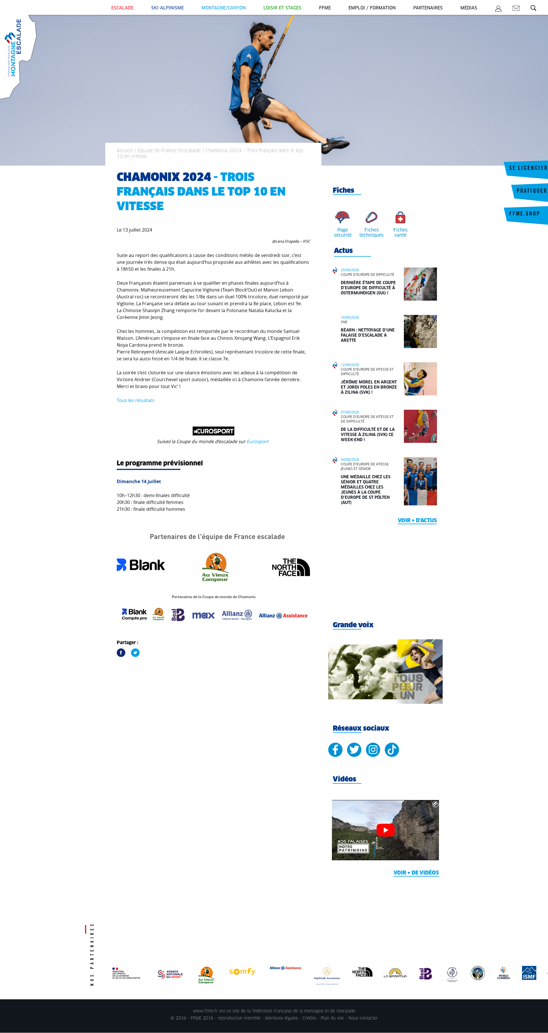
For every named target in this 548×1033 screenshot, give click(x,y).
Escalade (122, 8)
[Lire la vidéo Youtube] (385, 830)
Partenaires (428, 8)
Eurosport (258, 441)
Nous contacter (363, 1018)
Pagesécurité (343, 233)
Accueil (125, 150)
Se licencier (528, 169)
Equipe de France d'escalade (169, 150)
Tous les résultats (135, 400)
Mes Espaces (498, 9)
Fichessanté (400, 233)
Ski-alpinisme (167, 8)
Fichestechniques (371, 233)
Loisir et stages (282, 8)
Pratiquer (532, 191)
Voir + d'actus (417, 520)
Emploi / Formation (372, 8)
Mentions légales (281, 1018)
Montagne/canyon (224, 8)
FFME (325, 8)
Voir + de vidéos (416, 873)
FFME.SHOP (524, 214)
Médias (468, 8)
